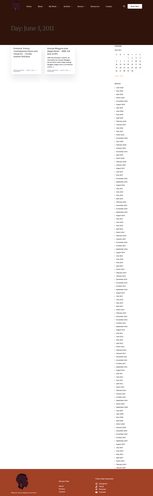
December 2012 (121, 316)
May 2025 (119, 91)
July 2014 (119, 256)
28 (124, 71)
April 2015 (119, 229)
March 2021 (120, 135)
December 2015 (121, 205)
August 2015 (120, 215)
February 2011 (121, 390)
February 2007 (121, 464)
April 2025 (119, 94)
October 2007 (121, 437)
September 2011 (121, 367)
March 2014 (120, 269)
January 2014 (121, 276)
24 (136, 67)
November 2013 (121, 283)
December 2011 (121, 357)
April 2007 (119, 458)
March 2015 (120, 232)
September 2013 (122, 289)
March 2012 (120, 347)
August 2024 (120, 104)
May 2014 (119, 262)
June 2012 (119, 337)
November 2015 (121, 209)
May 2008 (119, 417)
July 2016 (119, 189)
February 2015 (121, 236)
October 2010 (121, 397)
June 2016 (119, 192)
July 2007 (119, 448)
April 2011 (119, 384)
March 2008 (120, 424)
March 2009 (120, 404)
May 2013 (119, 303)
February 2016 (121, 202)
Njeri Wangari (19, 70)
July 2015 (119, 219)
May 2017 (119, 175)
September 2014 (122, 249)
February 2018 (121, 162)
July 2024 (119, 108)
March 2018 (120, 158)
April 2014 (119, 266)
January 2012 (121, 353)
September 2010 (122, 400)
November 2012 (121, 320)
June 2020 (119, 141)
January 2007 (121, 468)
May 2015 (119, 226)
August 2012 (120, 330)
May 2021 (119, 131)
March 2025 (120, 98)
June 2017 (119, 172)
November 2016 (121, 178)
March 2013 (120, 310)
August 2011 (120, 370)
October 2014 (121, 246)
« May (116, 76)
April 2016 (119, 199)
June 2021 (119, 128)
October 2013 (121, 286)
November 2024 (122, 101)
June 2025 (119, 88)
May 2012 (119, 340)
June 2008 (119, 414)
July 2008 (119, 411)
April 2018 (119, 155)
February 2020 (121, 145)
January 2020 (121, 148)
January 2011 (121, 394)
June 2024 (119, 111)
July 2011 (119, 373)
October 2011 (121, 363)
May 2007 (119, 454)
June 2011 (119, 377)
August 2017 (120, 168)
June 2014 (119, 259)
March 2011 (120, 387)
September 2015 (122, 212)
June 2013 (119, 300)
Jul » (122, 76)
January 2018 (121, 165)
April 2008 (119, 421)
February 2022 (121, 121)
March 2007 (120, 461)
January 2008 (121, 427)
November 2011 (121, 360)
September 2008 (122, 407)
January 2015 (121, 239)
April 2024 (119, 118)
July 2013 (119, 296)
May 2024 (119, 114)
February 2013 (121, 313)
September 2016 (122, 182)
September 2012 (122, 326)
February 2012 (121, 350)
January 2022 (121, 125)
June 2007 (119, 451)
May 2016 (119, 195)
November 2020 (122, 138)
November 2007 (122, 434)
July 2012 (119, 333)
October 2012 (121, 323)
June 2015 (119, 222)
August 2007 (120, 444)
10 (136, 61)
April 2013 (119, 306)
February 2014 (121, 273)
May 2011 (119, 380)
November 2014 (121, 242)
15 (128, 64)
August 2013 (120, 293)
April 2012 (119, 343)
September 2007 (122, 441)
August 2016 (120, 185)
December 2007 (121, 431)
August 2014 (120, 252)
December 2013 (121, 279)
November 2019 (121, 152)
